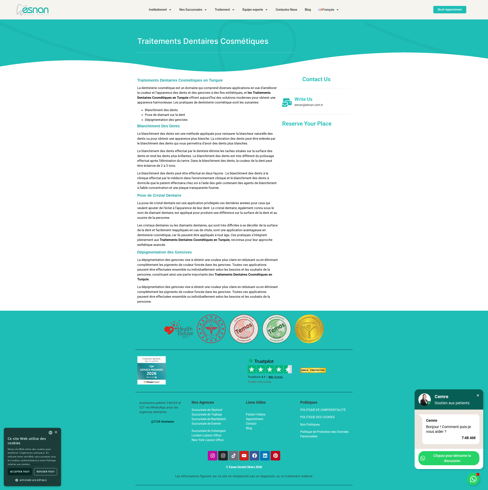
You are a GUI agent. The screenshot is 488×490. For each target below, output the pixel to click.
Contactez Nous (286, 9)
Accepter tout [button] (20, 471)
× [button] (55, 432)
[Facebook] (254, 455)
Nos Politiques (310, 424)
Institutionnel (158, 9)
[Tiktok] (233, 455)
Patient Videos (255, 414)
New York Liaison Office (207, 440)
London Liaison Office (206, 435)
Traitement (222, 9)
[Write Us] (287, 102)
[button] (32, 480)
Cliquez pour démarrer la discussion (452, 458)
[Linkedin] (265, 455)
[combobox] (50, 433)
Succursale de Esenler (207, 423)
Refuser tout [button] (46, 471)
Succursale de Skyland (207, 410)
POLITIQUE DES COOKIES (317, 417)
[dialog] (32, 457)
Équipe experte (252, 9)
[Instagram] (212, 455)
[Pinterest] (275, 455)
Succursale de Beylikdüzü (209, 419)
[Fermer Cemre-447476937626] (477, 395)
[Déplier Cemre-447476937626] (473, 479)
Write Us (303, 99)
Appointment (254, 419)
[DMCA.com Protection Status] (313, 372)
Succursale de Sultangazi (209, 431)
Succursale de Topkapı (207, 414)
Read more (37, 464)
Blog (308, 9)
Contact (251, 423)
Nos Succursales (190, 9)
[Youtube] (244, 455)
